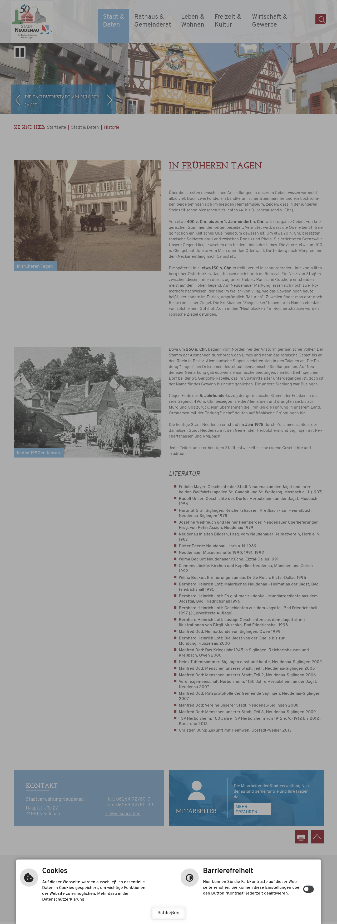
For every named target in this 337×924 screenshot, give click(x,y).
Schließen (168, 913)
